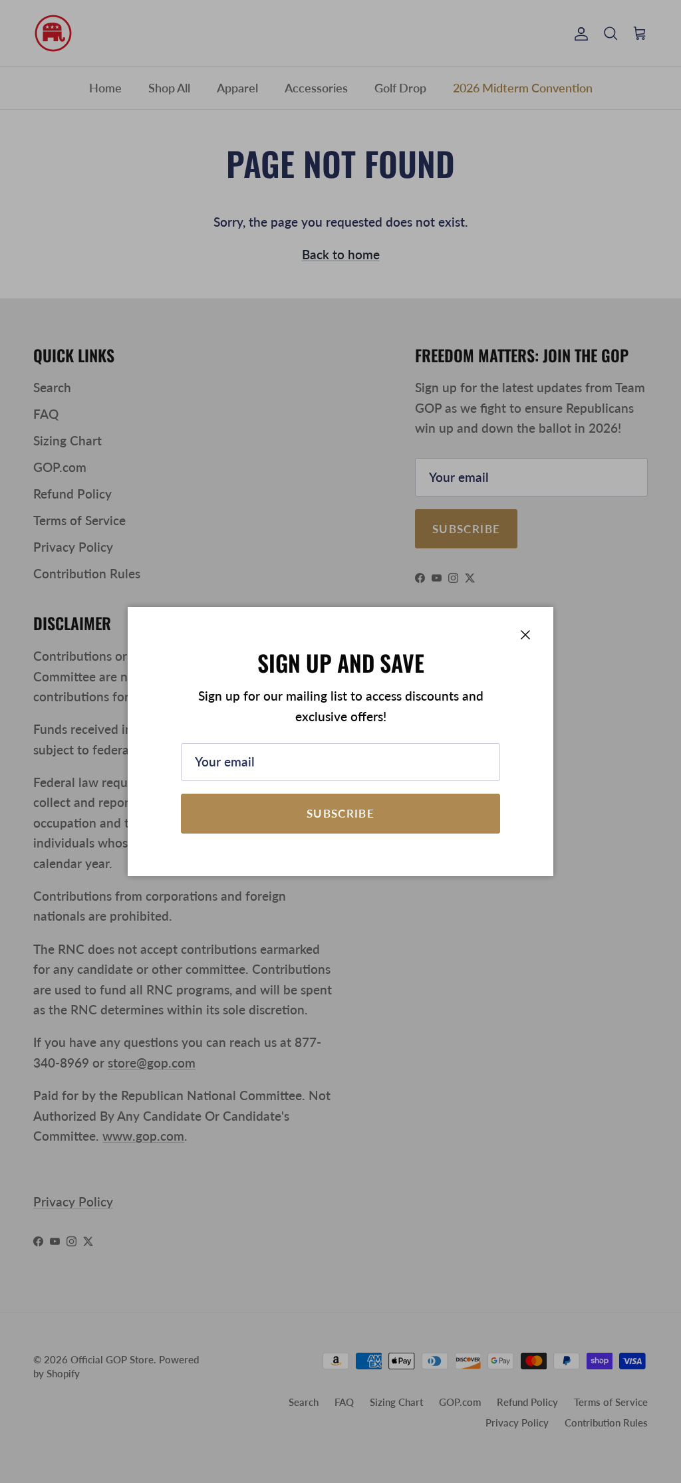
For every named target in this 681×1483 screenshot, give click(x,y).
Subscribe (340, 813)
